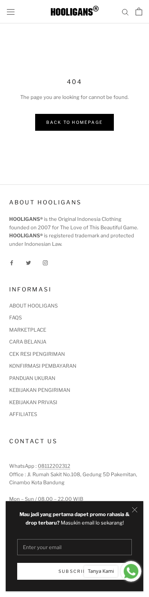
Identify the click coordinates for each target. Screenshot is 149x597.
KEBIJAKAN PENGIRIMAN (39, 390)
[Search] (125, 11)
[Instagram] (45, 262)
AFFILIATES (23, 414)
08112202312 (54, 466)
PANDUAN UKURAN (32, 378)
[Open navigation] (11, 12)
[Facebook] (11, 262)
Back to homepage (74, 122)
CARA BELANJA (27, 342)
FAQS (15, 317)
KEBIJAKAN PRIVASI (33, 402)
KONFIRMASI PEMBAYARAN (42, 366)
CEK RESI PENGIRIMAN (37, 354)
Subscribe (74, 571)
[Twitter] (28, 262)
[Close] (135, 510)
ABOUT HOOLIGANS (33, 306)
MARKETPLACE (27, 330)
